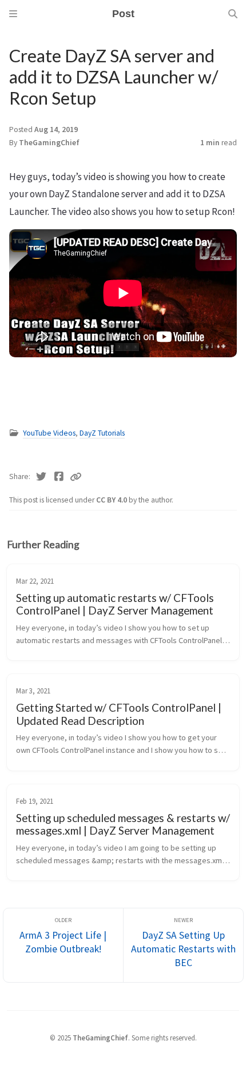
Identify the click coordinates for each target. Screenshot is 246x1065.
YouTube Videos (49, 433)
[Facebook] (59, 477)
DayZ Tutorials (102, 433)
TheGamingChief (49, 142)
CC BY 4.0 (112, 500)
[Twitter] (41, 477)
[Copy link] (75, 477)
